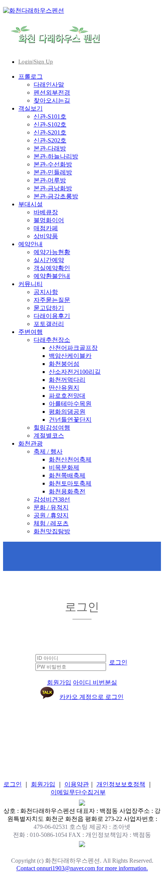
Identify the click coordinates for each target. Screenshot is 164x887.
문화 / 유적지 (51, 507)
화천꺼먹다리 (67, 379)
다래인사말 (49, 84)
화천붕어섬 (64, 363)
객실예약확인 (52, 268)
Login (25, 62)
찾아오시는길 (52, 100)
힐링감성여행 (52, 427)
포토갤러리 (49, 324)
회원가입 (59, 682)
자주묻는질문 (52, 300)
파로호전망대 (67, 395)
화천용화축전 (67, 491)
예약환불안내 (52, 276)
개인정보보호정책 (120, 784)
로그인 (118, 662)
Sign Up (43, 62)
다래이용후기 (52, 316)
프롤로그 (30, 76)
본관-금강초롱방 (56, 196)
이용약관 (76, 784)
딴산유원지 (64, 387)
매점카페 (46, 228)
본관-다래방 (50, 148)
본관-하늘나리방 (56, 156)
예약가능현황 (52, 252)
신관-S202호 (50, 140)
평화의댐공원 (67, 411)
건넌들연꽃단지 (70, 419)
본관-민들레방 (53, 172)
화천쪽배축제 (67, 475)
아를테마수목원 (70, 403)
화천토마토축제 (70, 483)
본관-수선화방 (53, 164)
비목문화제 (64, 467)
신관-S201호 (50, 132)
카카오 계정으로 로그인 (91, 697)
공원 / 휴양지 (51, 515)
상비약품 (46, 236)
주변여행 (30, 332)
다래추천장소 (52, 340)
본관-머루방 (50, 180)
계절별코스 (49, 435)
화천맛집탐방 (52, 531)
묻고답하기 (49, 308)
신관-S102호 (50, 124)
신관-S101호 (50, 116)
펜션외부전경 (52, 92)
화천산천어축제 (70, 459)
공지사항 (46, 292)
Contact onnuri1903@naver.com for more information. (82, 868)
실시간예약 (49, 260)
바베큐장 (46, 212)
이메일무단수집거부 (78, 792)
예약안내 (30, 244)
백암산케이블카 (70, 356)
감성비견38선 (52, 499)
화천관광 (30, 443)
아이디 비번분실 (95, 682)
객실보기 (30, 108)
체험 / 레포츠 (51, 523)
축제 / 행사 (48, 451)
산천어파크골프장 (73, 348)
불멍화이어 (49, 220)
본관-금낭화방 (53, 188)
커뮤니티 (30, 284)
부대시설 (30, 204)
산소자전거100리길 (75, 371)
